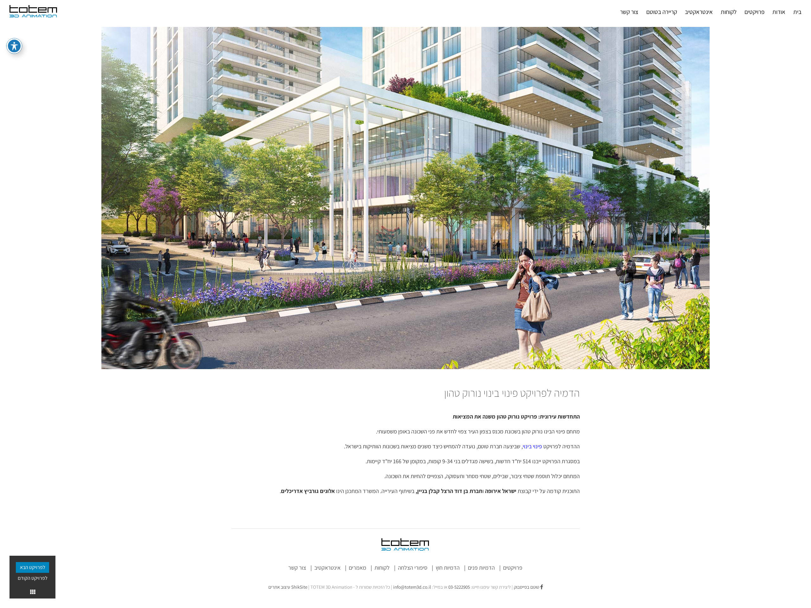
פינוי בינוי (532, 446)
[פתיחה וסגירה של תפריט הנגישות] (14, 46)
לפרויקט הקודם (33, 578)
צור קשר (297, 567)
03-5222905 (459, 587)
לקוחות (382, 567)
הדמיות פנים (481, 567)
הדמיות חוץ (448, 567)
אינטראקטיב (327, 567)
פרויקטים (512, 567)
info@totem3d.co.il (412, 587)
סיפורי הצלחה (412, 567)
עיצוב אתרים (287, 587)
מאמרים (357, 567)
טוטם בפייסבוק (527, 587)
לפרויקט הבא (32, 567)
